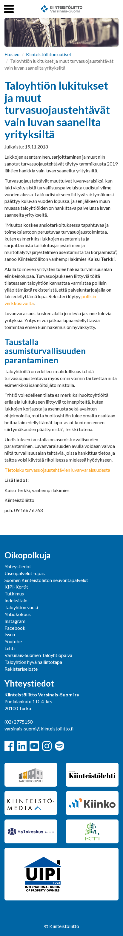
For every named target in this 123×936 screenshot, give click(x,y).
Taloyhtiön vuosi (21, 607)
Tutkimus (14, 593)
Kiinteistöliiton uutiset (48, 54)
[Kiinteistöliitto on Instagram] (47, 746)
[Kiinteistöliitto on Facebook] (9, 746)
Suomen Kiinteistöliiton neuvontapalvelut (46, 580)
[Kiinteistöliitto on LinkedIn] (22, 746)
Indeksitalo (15, 600)
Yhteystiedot (17, 566)
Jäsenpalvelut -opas (24, 573)
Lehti (9, 648)
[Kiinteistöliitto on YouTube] (34, 746)
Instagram (14, 621)
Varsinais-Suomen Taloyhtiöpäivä (38, 655)
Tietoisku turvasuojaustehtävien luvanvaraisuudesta (57, 470)
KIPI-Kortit (16, 586)
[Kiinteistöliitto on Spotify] (59, 746)
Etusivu (11, 54)
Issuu (9, 634)
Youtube (13, 641)
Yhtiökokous (17, 614)
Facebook (14, 628)
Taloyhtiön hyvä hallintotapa (33, 662)
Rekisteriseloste (21, 669)
